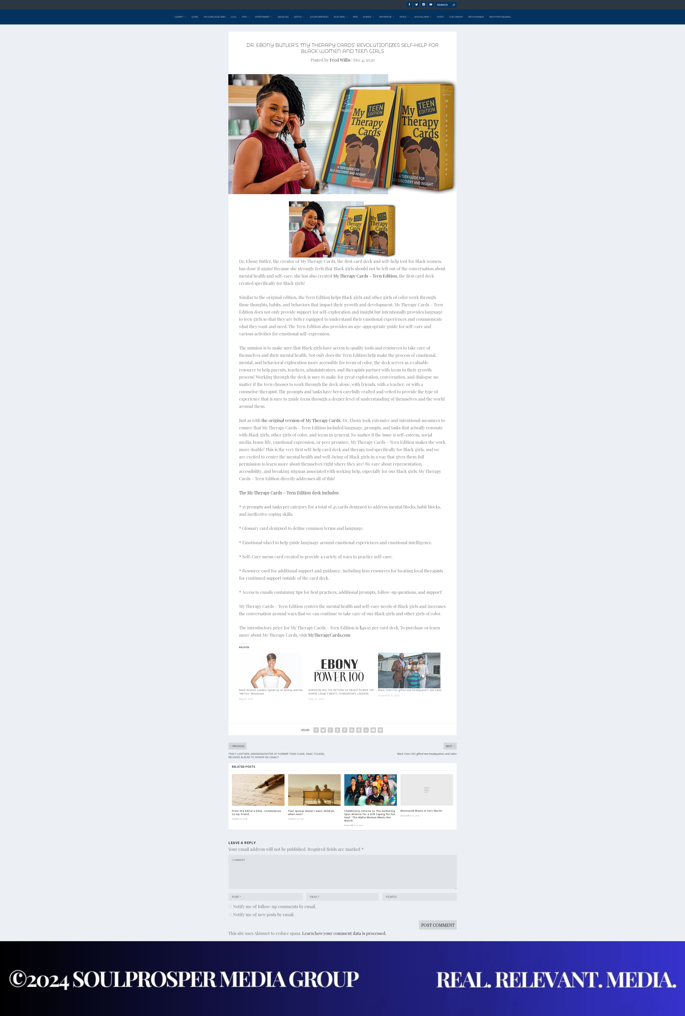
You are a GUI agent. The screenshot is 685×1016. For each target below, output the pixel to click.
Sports (440, 16)
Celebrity (178, 16)
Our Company (456, 16)
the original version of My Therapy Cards (301, 420)
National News (421, 16)
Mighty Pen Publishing (500, 16)
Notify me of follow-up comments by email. (274, 906)
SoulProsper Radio (319, 16)
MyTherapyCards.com (329, 635)
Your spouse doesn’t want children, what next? (311, 812)
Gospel (194, 16)
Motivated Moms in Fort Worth (421, 810)
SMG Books (283, 16)
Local (234, 16)
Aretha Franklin (476, 16)
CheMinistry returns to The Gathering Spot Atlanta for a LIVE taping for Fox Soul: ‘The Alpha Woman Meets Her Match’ (369, 815)
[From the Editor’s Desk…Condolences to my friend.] (258, 790)
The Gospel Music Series (214, 16)
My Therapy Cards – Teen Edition (365, 276)
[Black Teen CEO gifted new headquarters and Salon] (411, 670)
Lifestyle (298, 16)
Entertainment (262, 16)
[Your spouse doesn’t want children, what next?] (314, 790)
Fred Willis (340, 60)
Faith (244, 16)
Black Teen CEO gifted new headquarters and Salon (410, 690)
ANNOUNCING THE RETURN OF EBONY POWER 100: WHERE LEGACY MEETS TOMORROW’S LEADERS (341, 691)
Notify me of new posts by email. (263, 914)
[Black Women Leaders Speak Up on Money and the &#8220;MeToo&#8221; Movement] (272, 670)
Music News (339, 16)
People (403, 16)
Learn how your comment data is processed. (344, 933)
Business (367, 16)
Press (355, 16)
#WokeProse (385, 16)
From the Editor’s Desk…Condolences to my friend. (256, 812)
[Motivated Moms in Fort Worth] (426, 790)
